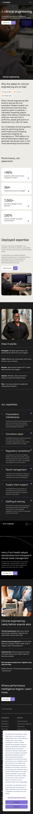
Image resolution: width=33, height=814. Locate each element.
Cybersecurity (6, 671)
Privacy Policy (23, 782)
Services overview (22, 729)
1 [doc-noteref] (25, 462)
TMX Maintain (5, 724)
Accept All (16, 802)
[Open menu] (30, 2)
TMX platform (4, 721)
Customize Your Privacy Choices (17, 797)
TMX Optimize (5, 726)
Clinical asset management (24, 724)
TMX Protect (4, 729)
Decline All (16, 806)
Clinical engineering (22, 721)
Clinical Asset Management (22, 668)
